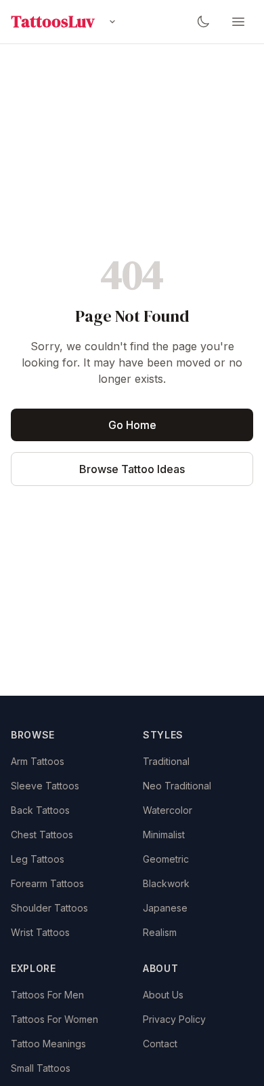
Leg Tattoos (37, 859)
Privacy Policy (174, 1019)
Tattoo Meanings (48, 1043)
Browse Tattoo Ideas (132, 469)
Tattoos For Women (54, 1019)
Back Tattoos (40, 810)
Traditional (166, 761)
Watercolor (167, 810)
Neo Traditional (177, 785)
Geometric (166, 859)
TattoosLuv (53, 22)
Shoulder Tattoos (49, 908)
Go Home (132, 425)
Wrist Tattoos (40, 932)
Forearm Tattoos (47, 883)
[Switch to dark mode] (203, 22)
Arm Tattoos (37, 761)
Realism (160, 932)
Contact (160, 1043)
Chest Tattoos (42, 834)
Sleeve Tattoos (45, 785)
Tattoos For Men (47, 994)
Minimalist (164, 834)
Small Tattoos (40, 1068)
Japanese (165, 908)
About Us (163, 994)
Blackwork (166, 883)
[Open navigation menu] (238, 22)
